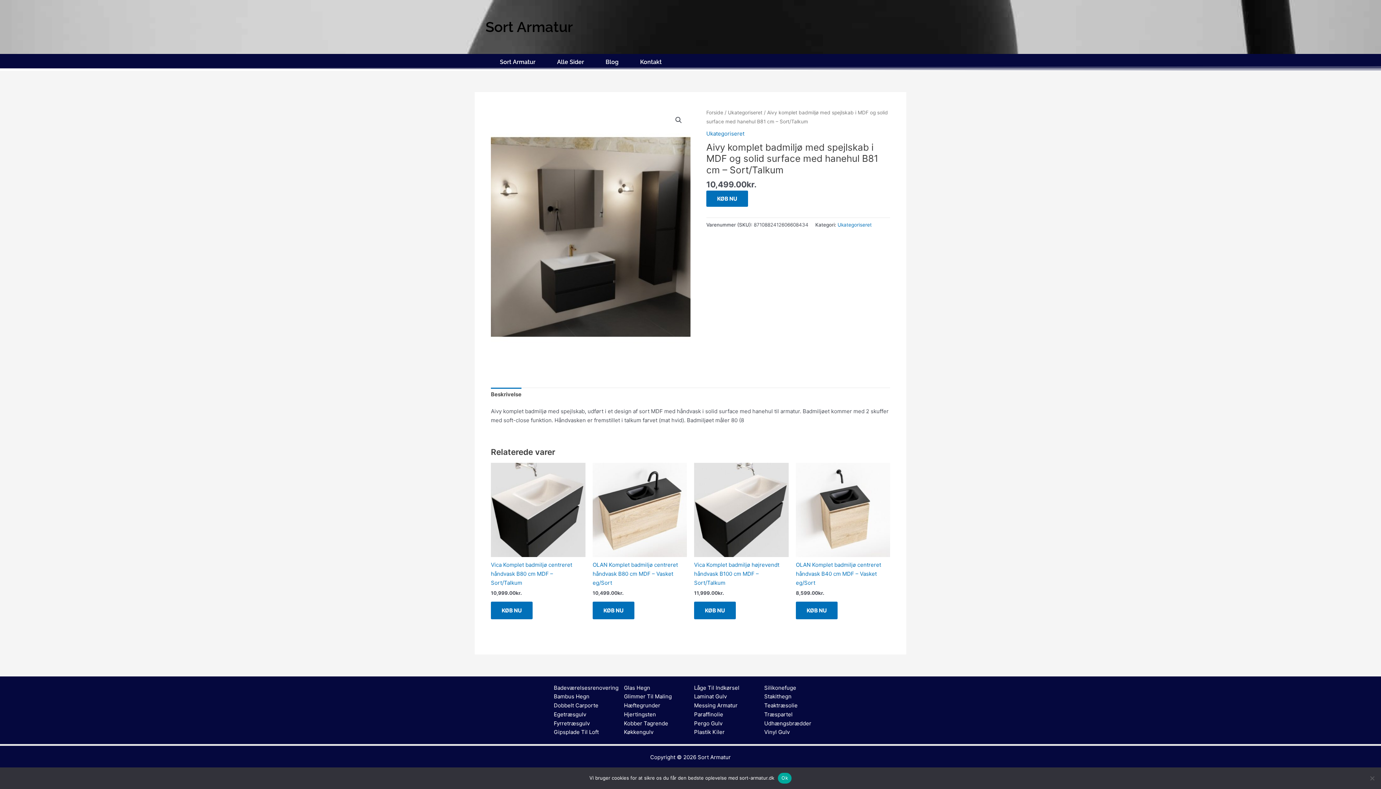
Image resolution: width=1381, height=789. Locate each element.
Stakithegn (778, 696)
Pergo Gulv (708, 723)
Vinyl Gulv (777, 732)
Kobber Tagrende (646, 723)
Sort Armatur (517, 62)
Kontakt (651, 62)
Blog (612, 62)
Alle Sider (570, 62)
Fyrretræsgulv (572, 723)
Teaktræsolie (781, 705)
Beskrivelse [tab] (506, 394)
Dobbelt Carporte (576, 705)
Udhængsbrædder (787, 723)
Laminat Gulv (710, 696)
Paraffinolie (708, 714)
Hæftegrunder (642, 705)
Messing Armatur (716, 705)
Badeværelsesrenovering (586, 687)
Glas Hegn (637, 687)
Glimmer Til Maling (648, 696)
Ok (784, 778)
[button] (678, 120)
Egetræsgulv (570, 714)
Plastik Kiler (709, 732)
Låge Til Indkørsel (716, 687)
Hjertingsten (640, 714)
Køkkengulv (638, 732)
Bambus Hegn (571, 696)
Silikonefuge (780, 687)
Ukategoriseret (745, 112)
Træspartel (778, 714)
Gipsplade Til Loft (576, 732)
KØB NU (727, 198)
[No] (1372, 778)
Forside (714, 112)
